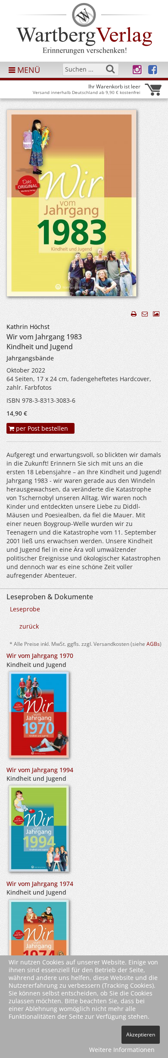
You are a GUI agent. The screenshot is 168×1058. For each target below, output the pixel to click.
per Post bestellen (41, 428)
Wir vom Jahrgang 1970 (39, 655)
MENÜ (27, 70)
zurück (29, 626)
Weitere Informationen (122, 1049)
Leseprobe (25, 609)
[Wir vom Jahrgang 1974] (38, 945)
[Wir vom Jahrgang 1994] (38, 831)
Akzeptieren (140, 1034)
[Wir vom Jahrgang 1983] (71, 205)
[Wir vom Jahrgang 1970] (38, 717)
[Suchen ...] (110, 69)
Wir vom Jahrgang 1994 (39, 770)
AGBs (153, 643)
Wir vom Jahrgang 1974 (39, 884)
